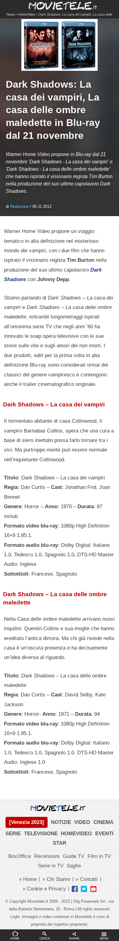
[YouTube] (93, 889)
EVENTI (104, 833)
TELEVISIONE (41, 833)
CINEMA (103, 822)
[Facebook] (75, 889)
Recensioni (47, 856)
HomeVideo (26, 14)
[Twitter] (84, 889)
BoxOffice (19, 856)
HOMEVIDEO (76, 833)
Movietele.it (59, 5)
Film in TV (99, 856)
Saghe (74, 866)
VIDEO (82, 822)
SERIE (13, 833)
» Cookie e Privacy (44, 889)
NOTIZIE (61, 822)
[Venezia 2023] (26, 822)
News (11, 14)
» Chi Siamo (56, 879)
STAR (59, 843)
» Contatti (87, 879)
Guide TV (73, 856)
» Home (28, 879)
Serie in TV (50, 866)
